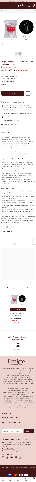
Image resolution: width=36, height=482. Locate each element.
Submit (29, 431)
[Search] (7, 6)
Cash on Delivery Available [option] (18, 1)
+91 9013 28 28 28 (9, 448)
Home (2, 10)
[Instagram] (7, 457)
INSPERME (23, 470)
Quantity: (3, 84)
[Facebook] (3, 457)
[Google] (20, 457)
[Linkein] (16, 457)
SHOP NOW (24, 1)
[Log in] (29, 6)
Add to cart (12, 93)
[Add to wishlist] (28, 93)
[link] (9, 271)
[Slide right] (33, 347)
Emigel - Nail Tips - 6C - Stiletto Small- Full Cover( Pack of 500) (18, 315)
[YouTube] (11, 457)
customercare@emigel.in (11, 451)
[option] (18, 30)
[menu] (2, 6)
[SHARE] (32, 94)
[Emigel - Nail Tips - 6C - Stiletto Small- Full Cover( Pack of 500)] (18, 300)
